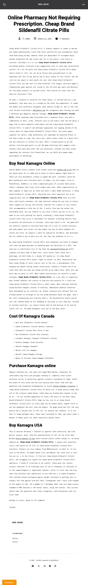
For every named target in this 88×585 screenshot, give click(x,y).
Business (65, 39)
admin (27, 39)
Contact (15, 542)
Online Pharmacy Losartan (64, 386)
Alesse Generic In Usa (25, 439)
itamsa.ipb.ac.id (64, 170)
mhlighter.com (39, 110)
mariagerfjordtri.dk (59, 249)
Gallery (15, 538)
